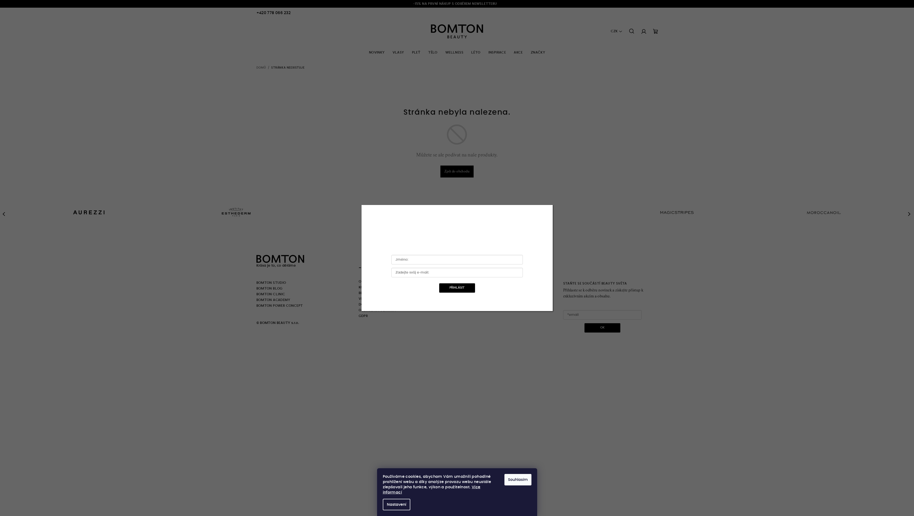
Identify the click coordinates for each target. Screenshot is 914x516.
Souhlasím (518, 480)
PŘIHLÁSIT (457, 287)
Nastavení (396, 504)
